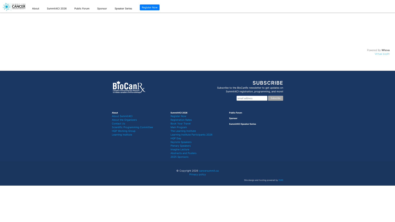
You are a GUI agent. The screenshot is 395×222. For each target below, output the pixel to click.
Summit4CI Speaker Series (242, 124)
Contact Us (118, 123)
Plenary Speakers (180, 145)
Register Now (150, 7)
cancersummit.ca (209, 170)
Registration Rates (181, 119)
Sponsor (102, 8)
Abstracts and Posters (183, 153)
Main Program (178, 127)
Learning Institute (122, 134)
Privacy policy (197, 174)
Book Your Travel (180, 123)
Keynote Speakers (180, 142)
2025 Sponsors (179, 156)
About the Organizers (124, 119)
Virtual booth (382, 53)
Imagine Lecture (179, 149)
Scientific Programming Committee (132, 127)
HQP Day (175, 138)
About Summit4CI (122, 116)
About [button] (35, 8)
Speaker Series (123, 8)
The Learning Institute (183, 130)
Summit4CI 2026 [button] (57, 8)
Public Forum (81, 8)
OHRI (281, 180)
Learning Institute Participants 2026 (191, 134)
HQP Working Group (123, 130)
